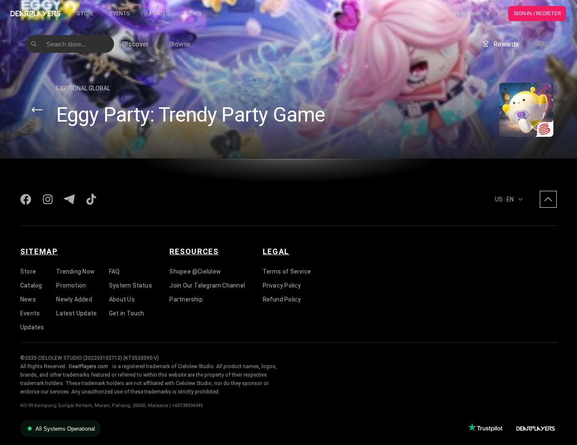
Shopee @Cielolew (195, 271)
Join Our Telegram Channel (207, 285)
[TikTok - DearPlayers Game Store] (91, 199)
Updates (158, 13)
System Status (130, 285)
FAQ (543, 44)
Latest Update (76, 313)
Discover (135, 44)
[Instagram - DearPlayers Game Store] (47, 199)
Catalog (31, 285)
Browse (180, 44)
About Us (122, 299)
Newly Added (74, 299)
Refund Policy (282, 299)
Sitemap (39, 251)
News (193, 13)
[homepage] (35, 13)
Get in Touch (126, 313)
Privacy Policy (282, 285)
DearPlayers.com (88, 366)
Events (120, 13)
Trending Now (75, 271)
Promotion (71, 285)
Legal (276, 251)
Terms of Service (287, 271)
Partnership (185, 299)
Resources (193, 251)
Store (85, 13)
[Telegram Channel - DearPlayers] (69, 199)
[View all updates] (37, 109)
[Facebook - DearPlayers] (25, 199)
